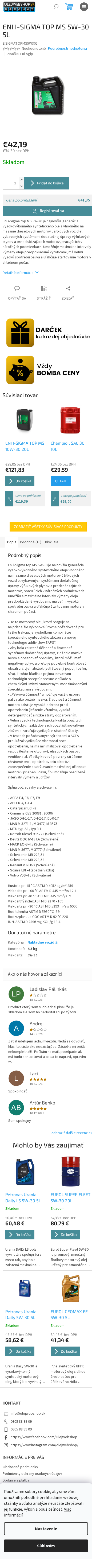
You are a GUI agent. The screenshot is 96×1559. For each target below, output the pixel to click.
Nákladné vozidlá (42, 942)
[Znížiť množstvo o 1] (21, 186)
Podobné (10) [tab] (30, 542)
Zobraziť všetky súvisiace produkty (48, 526)
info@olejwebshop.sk (28, 1413)
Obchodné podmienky (20, 1467)
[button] (25, 1242)
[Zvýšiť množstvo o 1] (21, 180)
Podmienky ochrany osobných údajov (32, 1473)
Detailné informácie (18, 273)
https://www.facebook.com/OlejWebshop (44, 1437)
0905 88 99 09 (21, 1421)
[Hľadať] (56, 6)
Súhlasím (46, 1546)
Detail (61, 481)
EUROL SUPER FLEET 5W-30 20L (70, 1197)
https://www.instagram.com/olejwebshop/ (44, 1445)
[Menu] (84, 6)
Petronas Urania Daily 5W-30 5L (21, 1314)
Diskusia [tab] (51, 542)
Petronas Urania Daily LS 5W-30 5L (23, 1197)
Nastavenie (46, 1529)
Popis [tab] (11, 542)
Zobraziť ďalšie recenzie (71, 1133)
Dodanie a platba (16, 1480)
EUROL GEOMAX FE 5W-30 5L (69, 1314)
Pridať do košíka (50, 183)
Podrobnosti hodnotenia (67, 48)
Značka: (20, 54)
